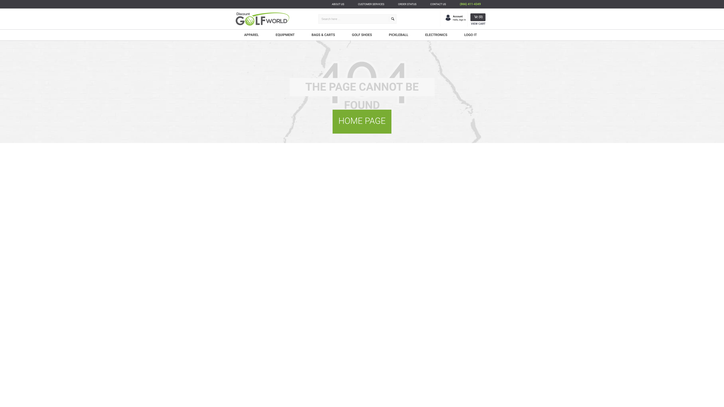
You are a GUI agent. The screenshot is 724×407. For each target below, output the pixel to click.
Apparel (251, 35)
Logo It (470, 35)
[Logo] (264, 19)
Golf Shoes (362, 35)
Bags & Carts (323, 35)
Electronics (436, 35)
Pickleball (398, 35)
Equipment (285, 35)
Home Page (362, 121)
